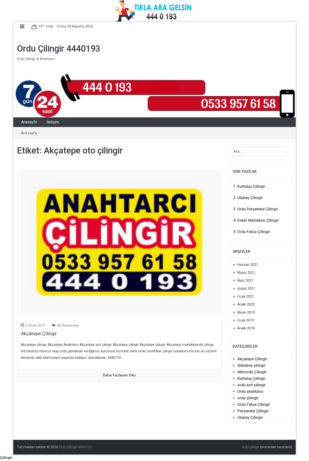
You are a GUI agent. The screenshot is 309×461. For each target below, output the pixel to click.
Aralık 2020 (246, 304)
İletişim (53, 122)
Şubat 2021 (246, 288)
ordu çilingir (248, 398)
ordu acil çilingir (251, 385)
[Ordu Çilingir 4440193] (154, 95)
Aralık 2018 (246, 328)
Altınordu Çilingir (252, 372)
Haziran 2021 (247, 264)
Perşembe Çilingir (253, 411)
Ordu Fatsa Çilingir (253, 231)
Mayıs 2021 (246, 272)
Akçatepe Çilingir (39, 333)
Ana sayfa (29, 133)
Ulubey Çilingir (250, 197)
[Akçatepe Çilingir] (119, 242)
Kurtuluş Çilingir (251, 186)
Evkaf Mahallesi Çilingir (258, 220)
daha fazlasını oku (119, 375)
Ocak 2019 (245, 320)
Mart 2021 (245, 280)
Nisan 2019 (246, 312)
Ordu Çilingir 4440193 (58, 49)
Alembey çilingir (251, 365)
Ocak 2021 (245, 296)
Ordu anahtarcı (250, 391)
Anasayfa (29, 122)
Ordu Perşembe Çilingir (257, 209)
